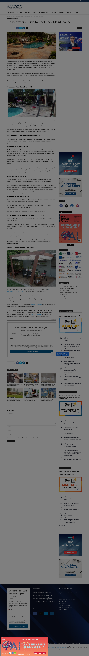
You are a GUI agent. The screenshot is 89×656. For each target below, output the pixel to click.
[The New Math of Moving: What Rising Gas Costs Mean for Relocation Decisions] (31, 393)
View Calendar (62, 388)
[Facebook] (17, 28)
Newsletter (40, 0)
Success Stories (63, 296)
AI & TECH (19, 12)
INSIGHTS (61, 12)
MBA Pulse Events (64, 303)
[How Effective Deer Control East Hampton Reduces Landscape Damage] (15, 393)
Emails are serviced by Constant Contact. (35, 347)
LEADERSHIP (11, 12)
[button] (81, 0)
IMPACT (54, 12)
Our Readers (18, 0)
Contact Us (68, 0)
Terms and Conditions (61, 647)
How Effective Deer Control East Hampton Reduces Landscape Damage (13, 400)
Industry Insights (63, 294)
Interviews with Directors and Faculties (68, 292)
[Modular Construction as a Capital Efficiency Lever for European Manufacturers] (48, 393)
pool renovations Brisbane (33, 297)
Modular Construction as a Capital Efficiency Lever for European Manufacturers (47, 400)
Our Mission (29, 0)
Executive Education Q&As (66, 299)
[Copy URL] (27, 28)
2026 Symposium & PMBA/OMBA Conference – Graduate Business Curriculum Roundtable (71, 520)
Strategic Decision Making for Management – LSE (71, 428)
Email (11, 338)
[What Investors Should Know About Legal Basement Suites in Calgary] (48, 378)
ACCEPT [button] (44, 651)
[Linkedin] (23, 28)
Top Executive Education (47, 0)
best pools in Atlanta (36, 314)
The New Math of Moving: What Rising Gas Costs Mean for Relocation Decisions (30, 400)
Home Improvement (19, 16)
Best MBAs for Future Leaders (67, 288)
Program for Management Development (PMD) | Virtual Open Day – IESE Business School (72, 363)
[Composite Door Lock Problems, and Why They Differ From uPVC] (15, 378)
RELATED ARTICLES (12, 369)
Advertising (56, 0)
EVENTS (76, 12)
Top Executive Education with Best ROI (68, 286)
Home (8, 0)
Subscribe (34, 0)
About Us (12, 0)
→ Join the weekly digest (31, 351)
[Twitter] (20, 28)
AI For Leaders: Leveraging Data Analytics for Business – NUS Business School (71, 370)
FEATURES (69, 12)
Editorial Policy (62, 0)
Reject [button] (44, 654)
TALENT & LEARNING (44, 12)
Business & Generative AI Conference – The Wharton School (72, 356)
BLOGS (12, 16)
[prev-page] (8, 405)
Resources (24, 0)
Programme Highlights (65, 290)
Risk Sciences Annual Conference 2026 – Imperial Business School (72, 345)
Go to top (53, 319)
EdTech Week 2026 (68, 515)
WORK (34, 12)
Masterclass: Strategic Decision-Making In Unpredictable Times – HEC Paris (72, 439)
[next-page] (10, 405)
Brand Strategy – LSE (69, 433)
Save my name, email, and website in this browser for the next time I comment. (27, 437)
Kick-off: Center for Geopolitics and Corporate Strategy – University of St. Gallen (72, 377)
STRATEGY (27, 12)
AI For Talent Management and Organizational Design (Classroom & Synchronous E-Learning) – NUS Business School (72, 453)
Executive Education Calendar (66, 301)
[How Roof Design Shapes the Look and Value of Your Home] (31, 378)
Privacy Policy (50, 647)
